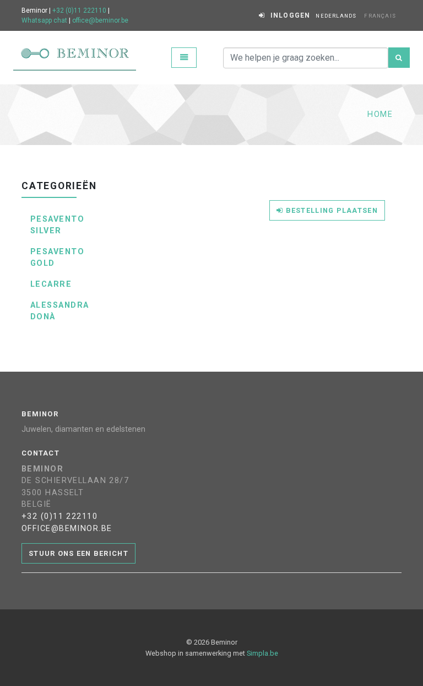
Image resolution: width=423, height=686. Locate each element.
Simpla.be (262, 653)
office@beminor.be (100, 20)
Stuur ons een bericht (78, 553)
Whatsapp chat (44, 20)
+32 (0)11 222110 (79, 10)
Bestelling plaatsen (330, 210)
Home (380, 114)
